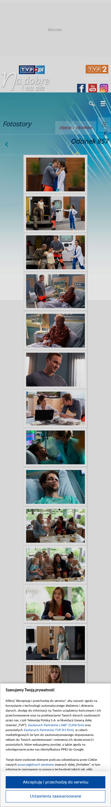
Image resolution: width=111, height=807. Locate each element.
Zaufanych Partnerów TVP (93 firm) (49, 730)
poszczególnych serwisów (36, 764)
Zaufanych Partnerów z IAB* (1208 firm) (56, 725)
